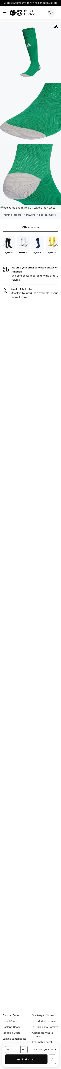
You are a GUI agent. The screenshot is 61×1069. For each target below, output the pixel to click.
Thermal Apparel (42, 1041)
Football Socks (47, 214)
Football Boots (11, 1015)
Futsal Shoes (10, 1021)
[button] (30, 293)
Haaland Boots (11, 1026)
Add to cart (28, 1059)
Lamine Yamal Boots (14, 1038)
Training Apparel (12, 214)
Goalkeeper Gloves (43, 1015)
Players (30, 214)
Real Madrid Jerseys (44, 1021)
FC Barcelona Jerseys (45, 1026)
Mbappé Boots (11, 1032)
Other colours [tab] (30, 226)
